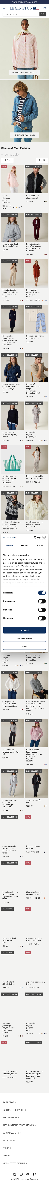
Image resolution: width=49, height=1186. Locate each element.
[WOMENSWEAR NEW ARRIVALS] (24, 76)
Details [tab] (24, 545)
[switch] (42, 601)
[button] (24, 8)
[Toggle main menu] (4, 8)
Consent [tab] (9, 545)
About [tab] (40, 545)
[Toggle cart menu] (44, 8)
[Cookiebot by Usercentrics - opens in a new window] (34, 538)
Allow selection (24, 638)
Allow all (24, 630)
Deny (24, 646)
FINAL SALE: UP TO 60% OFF (24, 2)
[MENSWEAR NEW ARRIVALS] (24, 139)
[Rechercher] (42, 14)
